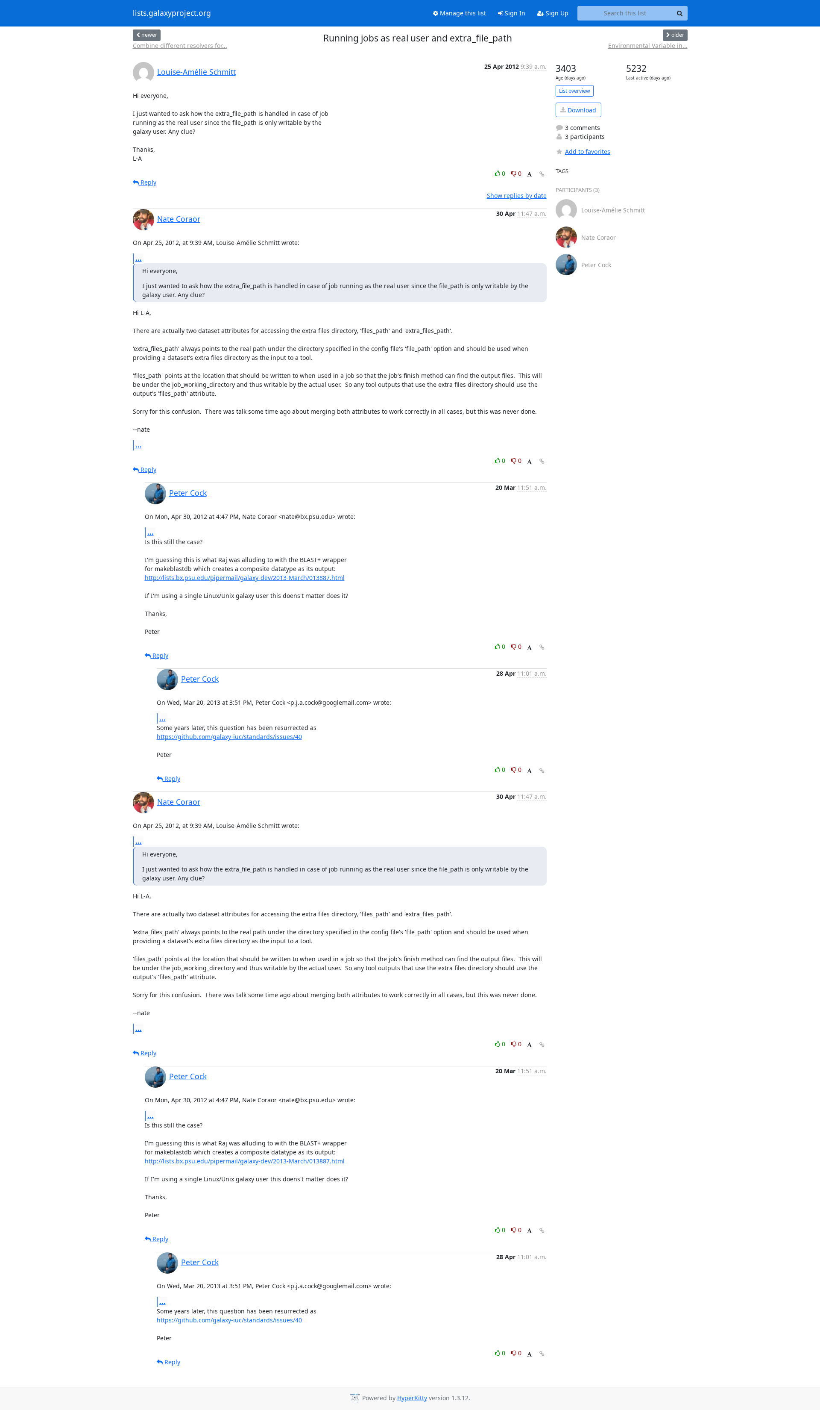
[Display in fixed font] (529, 174)
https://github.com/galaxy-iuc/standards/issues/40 (229, 737)
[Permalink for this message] (542, 174)
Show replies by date (517, 195)
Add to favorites (587, 151)
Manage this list (462, 13)
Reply (147, 182)
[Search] (680, 13)
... (138, 258)
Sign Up (556, 13)
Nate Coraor (178, 219)
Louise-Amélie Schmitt (196, 72)
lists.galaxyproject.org (172, 13)
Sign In (514, 13)
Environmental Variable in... (648, 45)
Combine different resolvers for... (180, 45)
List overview (574, 90)
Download (581, 110)
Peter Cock (188, 493)
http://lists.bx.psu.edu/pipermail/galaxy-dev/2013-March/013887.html (245, 578)
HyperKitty (412, 1398)
